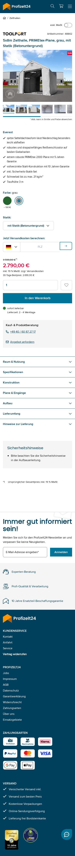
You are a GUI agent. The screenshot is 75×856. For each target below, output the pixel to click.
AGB (6, 685)
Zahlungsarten (12, 708)
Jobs (6, 673)
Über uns (8, 714)
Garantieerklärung (14, 696)
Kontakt (8, 636)
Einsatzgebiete (12, 720)
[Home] (5, 18)
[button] (61, 6)
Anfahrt (7, 642)
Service (7, 648)
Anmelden (61, 552)
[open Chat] (66, 834)
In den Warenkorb (37, 298)
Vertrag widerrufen (15, 654)
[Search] (52, 6)
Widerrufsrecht (12, 702)
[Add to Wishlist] (66, 285)
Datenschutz (11, 690)
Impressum (10, 679)
